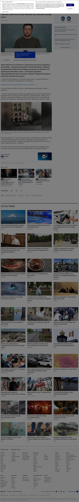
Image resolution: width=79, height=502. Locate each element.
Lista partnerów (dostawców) (40, 8)
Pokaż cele (70, 8)
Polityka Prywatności (5, 11)
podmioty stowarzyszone (21, 3)
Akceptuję (70, 4)
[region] (39, 7)
